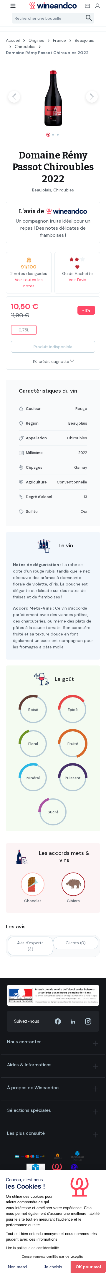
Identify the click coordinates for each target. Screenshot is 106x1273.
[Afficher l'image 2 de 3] (53, 135)
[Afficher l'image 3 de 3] (58, 135)
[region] (53, 102)
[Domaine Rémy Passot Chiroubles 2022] (53, 97)
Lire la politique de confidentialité (32, 1248)
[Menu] (13, 7)
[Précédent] (14, 97)
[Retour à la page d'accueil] (53, 5)
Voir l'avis (77, 279)
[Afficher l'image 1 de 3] (48, 135)
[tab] (30, 946)
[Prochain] (92, 97)
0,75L (28, 331)
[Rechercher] (89, 18)
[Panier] (87, 7)
